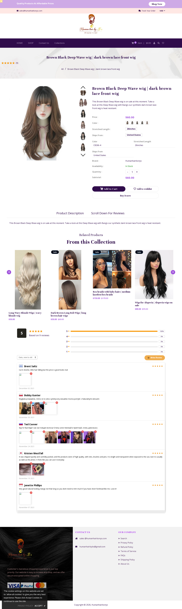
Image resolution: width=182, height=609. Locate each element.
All (62, 69)
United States (134, 135)
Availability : (98, 166)
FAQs (123, 555)
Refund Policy (127, 547)
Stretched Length (142, 141)
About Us (125, 563)
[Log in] (154, 43)
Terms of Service (128, 551)
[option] (41, 123)
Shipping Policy (128, 559)
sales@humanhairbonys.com (30, 11)
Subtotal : (97, 177)
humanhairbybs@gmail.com (92, 546)
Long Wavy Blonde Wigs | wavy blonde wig (25, 314)
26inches (131, 128)
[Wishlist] (163, 43)
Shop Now (157, 4)
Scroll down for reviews (107, 213)
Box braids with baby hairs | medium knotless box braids (111, 293)
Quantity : (97, 171)
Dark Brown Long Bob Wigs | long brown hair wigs (68, 314)
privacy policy (25, 605)
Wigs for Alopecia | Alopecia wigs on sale (153, 304)
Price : (95, 117)
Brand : (95, 160)
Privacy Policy (127, 542)
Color (94, 141)
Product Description (70, 213)
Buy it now (125, 195)
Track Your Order (148, 11)
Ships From (97, 151)
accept (40, 605)
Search (124, 538)
